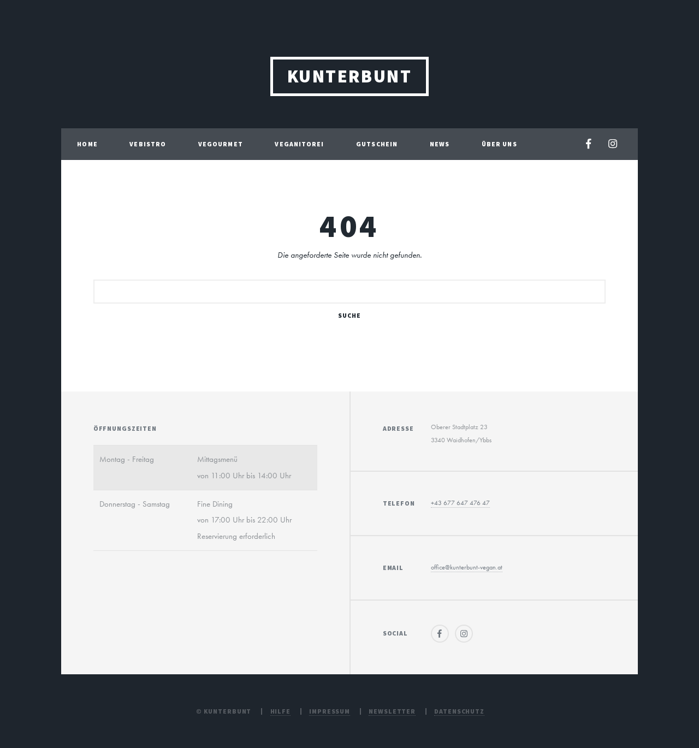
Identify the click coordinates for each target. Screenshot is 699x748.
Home (87, 144)
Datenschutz (459, 711)
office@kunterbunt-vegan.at (466, 567)
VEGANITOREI (299, 144)
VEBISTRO (147, 144)
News (439, 144)
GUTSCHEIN (377, 144)
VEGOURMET (220, 144)
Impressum (329, 711)
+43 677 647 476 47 (460, 502)
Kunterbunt (349, 76)
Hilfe (280, 711)
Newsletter (392, 711)
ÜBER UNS (499, 144)
